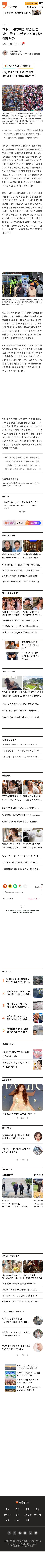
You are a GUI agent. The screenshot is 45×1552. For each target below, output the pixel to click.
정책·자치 (7, 1514)
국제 (37, 1509)
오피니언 (5, 1128)
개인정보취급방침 (22, 1541)
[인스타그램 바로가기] (25, 1533)
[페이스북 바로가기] (9, 1533)
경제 (27, 1509)
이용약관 (12, 1541)
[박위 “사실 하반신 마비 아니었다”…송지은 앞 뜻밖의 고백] (38, 1320)
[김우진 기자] (5, 53)
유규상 (16, 51)
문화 (17, 1514)
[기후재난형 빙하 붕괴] (38, 1150)
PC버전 (38, 1541)
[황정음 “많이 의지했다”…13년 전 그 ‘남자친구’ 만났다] (38, 1334)
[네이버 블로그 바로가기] (36, 1533)
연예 (27, 1520)
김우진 (11, 51)
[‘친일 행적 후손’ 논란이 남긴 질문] (38, 1137)
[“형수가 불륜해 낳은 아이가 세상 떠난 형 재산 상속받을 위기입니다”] (38, 1347)
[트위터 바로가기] (15, 1533)
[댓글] (22, 44)
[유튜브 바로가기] (20, 1533)
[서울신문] (9, 5)
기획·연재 (5, 1169)
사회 (3, 25)
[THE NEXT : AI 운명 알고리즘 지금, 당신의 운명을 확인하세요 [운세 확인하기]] (22, 523)
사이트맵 (31, 1541)
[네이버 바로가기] (30, 1533)
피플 (7, 1520)
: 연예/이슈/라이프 (12, 1311)
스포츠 (17, 1520)
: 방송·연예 (9, 1256)
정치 (7, 1509)
